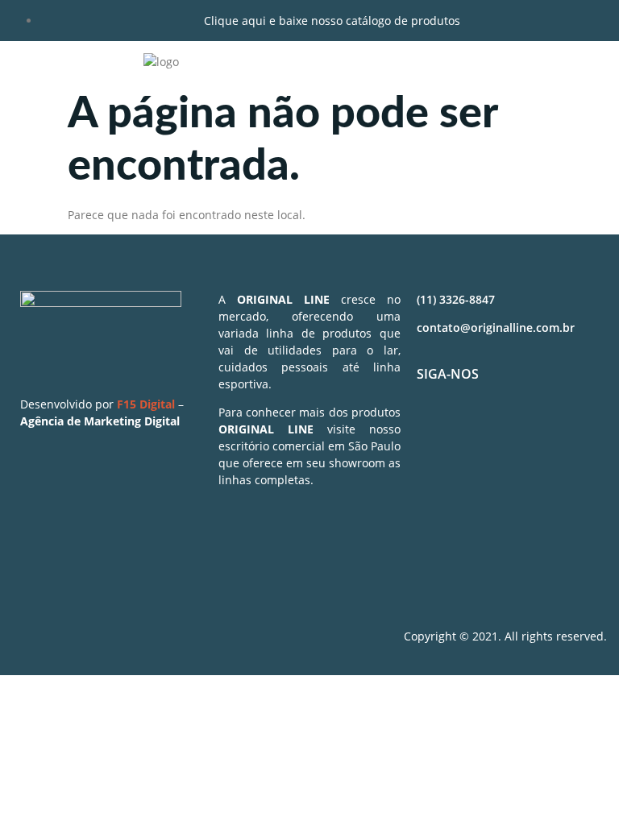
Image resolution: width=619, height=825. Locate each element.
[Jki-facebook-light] (437, 431)
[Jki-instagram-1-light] (484, 431)
